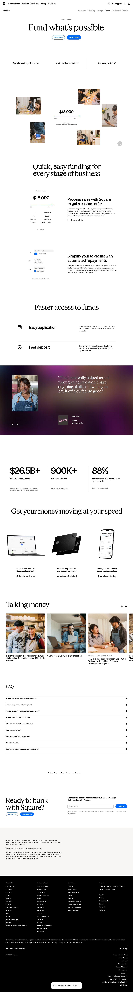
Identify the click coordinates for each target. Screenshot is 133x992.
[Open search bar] (125, 3)
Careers (101, 904)
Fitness (39, 922)
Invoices (8, 898)
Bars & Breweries (43, 895)
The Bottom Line (73, 892)
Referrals (102, 907)
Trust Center (122, 964)
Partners (102, 910)
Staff (7, 913)
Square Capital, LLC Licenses (117, 976)
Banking (8, 910)
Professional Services (44, 925)
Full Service (41, 892)
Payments (9, 889)
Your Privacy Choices (120, 955)
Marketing (9, 901)
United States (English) (16, 948)
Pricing (70, 886)
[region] (66, 117)
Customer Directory (12, 907)
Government (123, 970)
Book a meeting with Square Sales (65, 985)
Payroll (8, 916)
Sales (70, 895)
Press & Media (104, 901)
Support (71, 898)
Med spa (40, 919)
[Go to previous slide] (13, 424)
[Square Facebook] (123, 949)
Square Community (74, 901)
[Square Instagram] (126, 949)
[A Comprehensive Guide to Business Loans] (66, 639)
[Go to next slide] (17, 424)
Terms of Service (121, 967)
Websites (9, 892)
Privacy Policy (71, 813)
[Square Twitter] (120, 949)
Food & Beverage (42, 886)
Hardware (9, 922)
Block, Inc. (123, 985)
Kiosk (8, 895)
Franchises (40, 931)
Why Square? (72, 889)
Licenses (124, 973)
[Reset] (119, 143)
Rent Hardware (73, 910)
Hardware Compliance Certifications (114, 982)
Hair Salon (40, 907)
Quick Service (41, 889)
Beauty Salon (41, 901)
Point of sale (10, 886)
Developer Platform (74, 904)
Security (124, 961)
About (101, 898)
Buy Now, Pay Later (12, 919)
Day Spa (39, 913)
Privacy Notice (122, 958)
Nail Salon (40, 910)
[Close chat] (79, 985)
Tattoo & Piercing (43, 916)
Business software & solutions (16, 925)
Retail (39, 898)
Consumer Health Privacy (118, 979)
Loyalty (8, 904)
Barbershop (41, 904)
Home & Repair (42, 928)
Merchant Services (74, 907)
